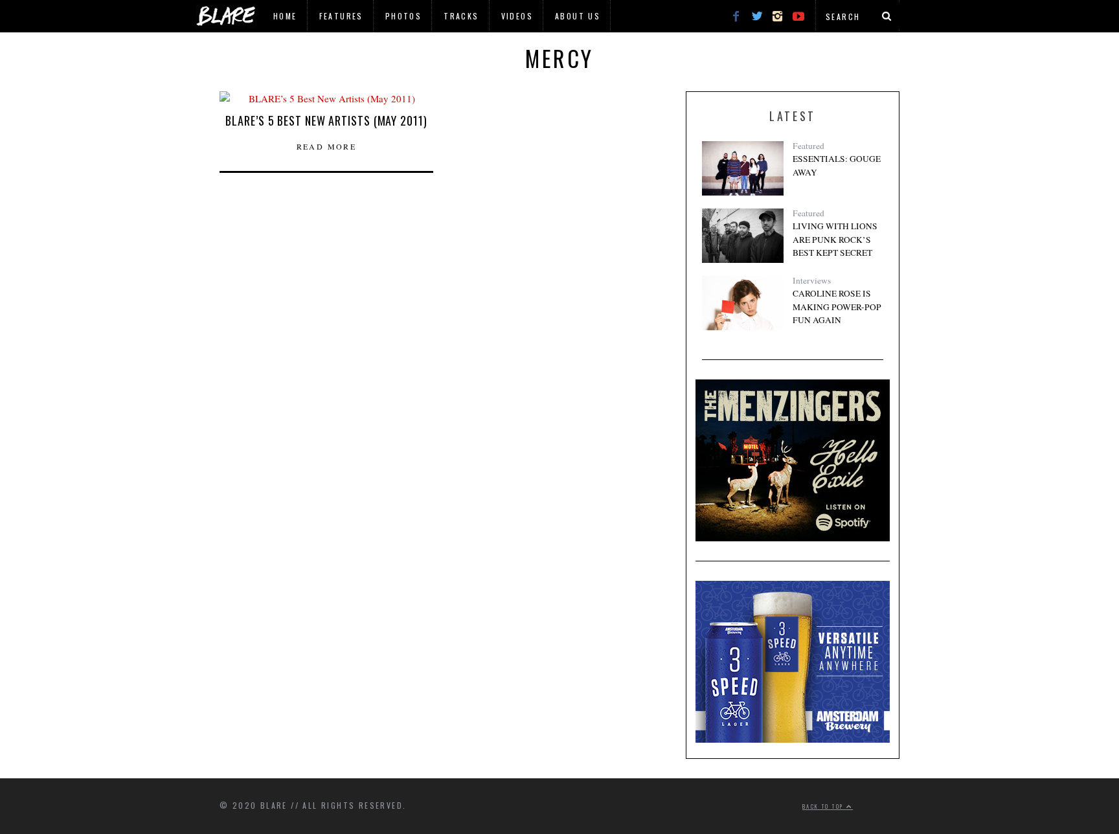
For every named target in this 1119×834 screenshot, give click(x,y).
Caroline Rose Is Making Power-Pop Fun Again (837, 306)
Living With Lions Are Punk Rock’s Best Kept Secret (835, 239)
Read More (327, 146)
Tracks (461, 15)
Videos (517, 15)
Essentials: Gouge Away (837, 165)
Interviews (812, 280)
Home (285, 15)
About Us (577, 15)
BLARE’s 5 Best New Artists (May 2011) (326, 120)
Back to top (824, 806)
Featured (808, 146)
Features (341, 15)
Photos (403, 15)
